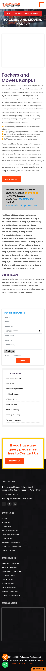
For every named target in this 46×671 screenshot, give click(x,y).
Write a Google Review (11, 546)
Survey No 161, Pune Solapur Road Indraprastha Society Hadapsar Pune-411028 (21, 488)
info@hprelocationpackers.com (22, 205)
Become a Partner (10, 530)
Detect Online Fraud (10, 534)
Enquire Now (11, 179)
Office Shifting (11, 399)
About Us (6, 522)
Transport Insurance (13, 420)
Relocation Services (13, 378)
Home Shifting (11, 404)
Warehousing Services (14, 389)
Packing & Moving (12, 394)
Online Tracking (8, 550)
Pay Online (6, 526)
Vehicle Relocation (13, 383)
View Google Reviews (11, 542)
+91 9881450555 (25, 199)
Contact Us (14, 461)
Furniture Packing (12, 410)
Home (9, 14)
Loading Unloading (13, 415)
